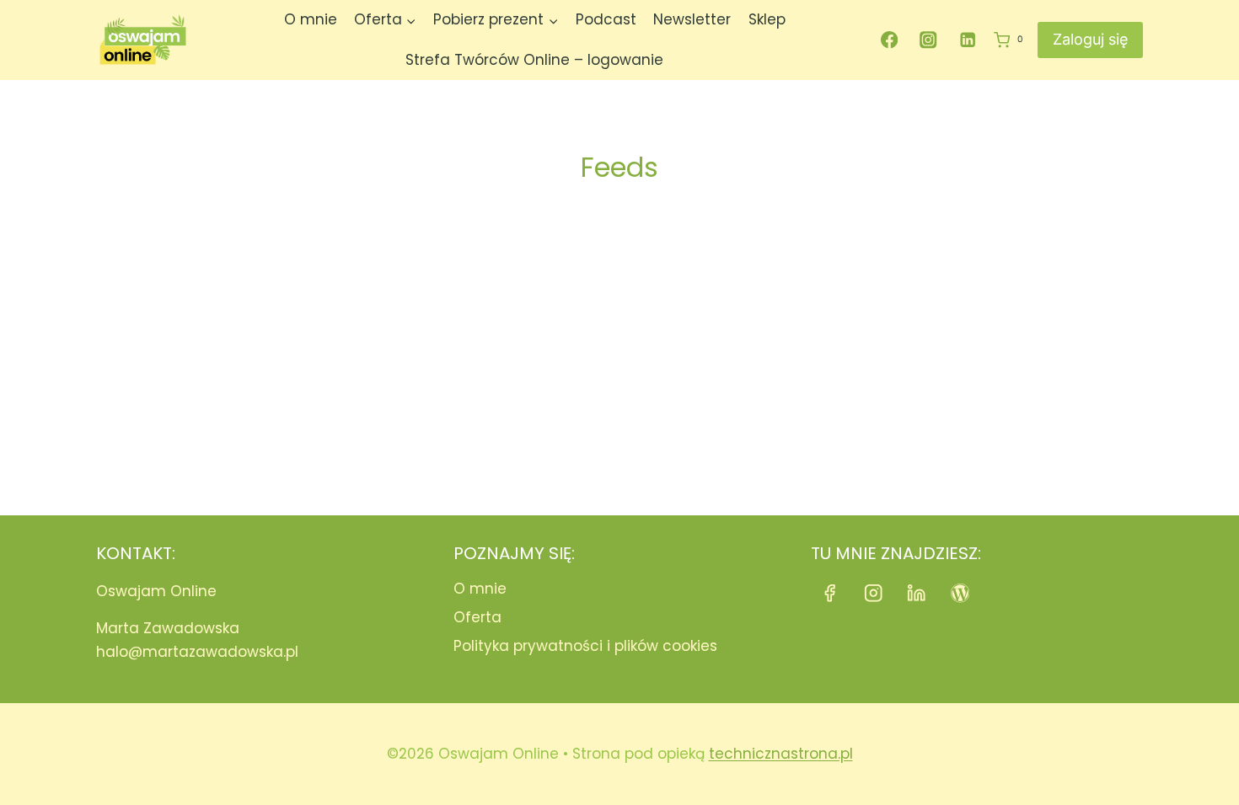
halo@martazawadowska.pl (197, 652)
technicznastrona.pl (781, 754)
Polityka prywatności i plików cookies (585, 646)
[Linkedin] (968, 40)
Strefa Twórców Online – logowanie (534, 60)
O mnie (310, 19)
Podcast (606, 19)
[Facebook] (889, 40)
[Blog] (960, 593)
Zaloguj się (1090, 39)
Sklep (767, 19)
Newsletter (692, 19)
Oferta (477, 617)
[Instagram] (928, 40)
